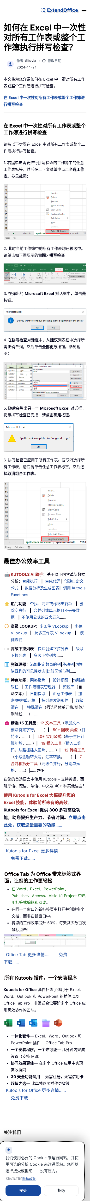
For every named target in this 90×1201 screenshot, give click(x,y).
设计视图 (60, 680)
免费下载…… (23, 858)
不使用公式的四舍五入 (41, 617)
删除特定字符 (22, 729)
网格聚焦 (37, 680)
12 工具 (50, 723)
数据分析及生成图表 (42, 587)
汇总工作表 (62, 693)
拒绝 (61, 1190)
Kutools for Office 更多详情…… (36, 1090)
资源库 (68, 686)
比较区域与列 (58, 671)
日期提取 (37, 693)
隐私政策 (29, 1178)
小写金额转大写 (28, 756)
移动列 (68, 664)
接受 (23, 1190)
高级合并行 (51, 763)
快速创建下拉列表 (53, 648)
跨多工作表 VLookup (53, 633)
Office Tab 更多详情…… (29, 954)
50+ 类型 (65, 729)
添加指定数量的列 (45, 664)
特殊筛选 (34, 707)
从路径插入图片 (31, 750)
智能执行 (30, 581)
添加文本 (72, 723)
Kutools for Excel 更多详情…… (35, 850)
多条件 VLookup (54, 626)
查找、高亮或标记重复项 (51, 603)
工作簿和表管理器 (40, 686)
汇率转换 (53, 756)
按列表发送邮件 (55, 700)
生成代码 (52, 581)
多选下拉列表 (45, 655)
